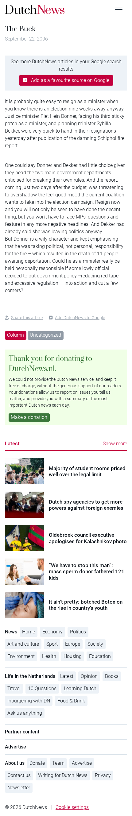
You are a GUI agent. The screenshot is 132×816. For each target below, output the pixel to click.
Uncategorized (45, 335)
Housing (73, 656)
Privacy (103, 775)
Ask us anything (24, 713)
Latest (12, 443)
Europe (72, 644)
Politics (78, 632)
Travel (14, 688)
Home (28, 632)
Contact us (19, 775)
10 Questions (42, 688)
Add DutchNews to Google (80, 317)
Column (15, 335)
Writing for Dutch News (62, 775)
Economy (52, 632)
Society (95, 644)
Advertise (82, 763)
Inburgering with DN (28, 701)
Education (100, 656)
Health (49, 656)
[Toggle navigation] (119, 9)
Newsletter (18, 788)
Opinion (89, 676)
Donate (37, 763)
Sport (52, 644)
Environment (21, 656)
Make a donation (29, 417)
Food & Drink (71, 701)
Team (58, 763)
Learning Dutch (80, 688)
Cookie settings (72, 807)
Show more (115, 444)
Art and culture (23, 644)
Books (111, 676)
